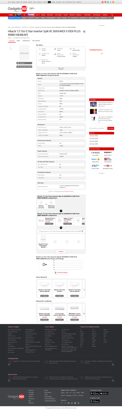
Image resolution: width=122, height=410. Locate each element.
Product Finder (75, 15)
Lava (93, 329)
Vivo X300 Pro (11, 346)
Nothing (94, 336)
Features (58, 15)
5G (109, 18)
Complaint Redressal (50, 401)
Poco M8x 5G (48, 336)
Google (82, 334)
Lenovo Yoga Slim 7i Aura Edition (16, 348)
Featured (93, 100)
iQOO (81, 344)
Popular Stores (95, 149)
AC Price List (25, 27)
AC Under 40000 (94, 144)
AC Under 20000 (94, 135)
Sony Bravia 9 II (65, 340)
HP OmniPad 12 (29, 331)
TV (68, 18)
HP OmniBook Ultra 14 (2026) (32, 342)
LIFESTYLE (39, 2)
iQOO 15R (10, 350)
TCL (104, 338)
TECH (49, 2)
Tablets (91, 18)
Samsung (106, 331)
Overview (11, 40)
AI (24, 15)
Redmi (105, 329)
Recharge (96, 15)
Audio (64, 18)
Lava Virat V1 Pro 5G (50, 334)
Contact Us (32, 398)
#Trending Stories (13, 358)
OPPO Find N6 (11, 336)
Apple (81, 331)
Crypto (59, 18)
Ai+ (81, 329)
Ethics (46, 394)
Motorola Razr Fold (12, 331)
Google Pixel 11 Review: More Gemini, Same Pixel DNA (26, 361)
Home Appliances (16, 27)
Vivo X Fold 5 (11, 352)
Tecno (105, 340)
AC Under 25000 (94, 138)
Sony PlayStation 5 (30, 329)
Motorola (94, 334)
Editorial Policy (48, 396)
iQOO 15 (10, 344)
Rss (78, 402)
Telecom (30, 18)
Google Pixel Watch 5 (67, 336)
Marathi (79, 2)
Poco (93, 344)
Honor (81, 338)
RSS (30, 401)
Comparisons (26, 40)
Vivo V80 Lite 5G (49, 331)
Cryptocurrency (29, 340)
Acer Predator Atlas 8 (67, 342)
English (63, 392)
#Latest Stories (12, 374)
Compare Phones (29, 352)
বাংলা (70, 392)
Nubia (93, 338)
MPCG (74, 2)
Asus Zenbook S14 (12, 342)
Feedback (31, 394)
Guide (66, 15)
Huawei (82, 340)
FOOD (34, 2)
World (13, 2)
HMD (81, 336)
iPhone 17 (28, 344)
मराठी (82, 392)
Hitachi (9, 38)
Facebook (62, 402)
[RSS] (113, 2)
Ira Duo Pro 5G (65, 329)
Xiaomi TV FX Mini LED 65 (68, 338)
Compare (87, 15)
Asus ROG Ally (65, 344)
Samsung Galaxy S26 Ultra (14, 329)
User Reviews (36, 40)
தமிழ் (74, 392)
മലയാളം (68, 395)
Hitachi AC (31, 27)
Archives (31, 396)
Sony (105, 336)
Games (53, 2)
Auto (38, 15)
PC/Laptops (74, 18)
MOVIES (25, 2)
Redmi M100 (48, 340)
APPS (63, 2)
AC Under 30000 (94, 141)
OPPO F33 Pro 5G (29, 338)
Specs (18, 40)
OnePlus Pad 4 (29, 336)
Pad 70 (63, 331)
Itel (81, 346)
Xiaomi (105, 342)
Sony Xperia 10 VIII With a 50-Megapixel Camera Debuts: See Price (98, 362)
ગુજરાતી (63, 395)
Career (46, 390)
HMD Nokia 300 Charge (50, 329)
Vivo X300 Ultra (12, 340)
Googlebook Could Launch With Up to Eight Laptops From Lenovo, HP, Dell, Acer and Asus (98, 378)
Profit (18, 2)
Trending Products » (96, 50)
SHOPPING (58, 2)
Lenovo (94, 331)
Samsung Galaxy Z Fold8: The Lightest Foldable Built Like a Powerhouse (105, 104)
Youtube (68, 402)
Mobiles (24, 18)
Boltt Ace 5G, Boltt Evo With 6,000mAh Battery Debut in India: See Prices (62, 362)
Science (97, 18)
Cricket (30, 2)
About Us (31, 390)
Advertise (31, 403)
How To (37, 18)
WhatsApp (75, 402)
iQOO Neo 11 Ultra (49, 342)
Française (80, 395)
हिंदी (21, 2)
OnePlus (94, 340)
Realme (94, 346)
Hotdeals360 (83, 18)
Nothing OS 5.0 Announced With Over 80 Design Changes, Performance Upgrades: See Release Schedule (63, 378)
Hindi (67, 392)
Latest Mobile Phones (30, 350)
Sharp (105, 334)
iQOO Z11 (47, 338)
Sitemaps (31, 392)
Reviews (50, 15)
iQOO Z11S (48, 344)
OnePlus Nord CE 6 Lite (31, 334)
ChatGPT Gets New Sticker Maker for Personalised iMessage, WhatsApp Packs (25, 378)
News (43, 15)
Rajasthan (69, 2)
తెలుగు (78, 392)
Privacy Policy (47, 392)
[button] (83, 221)
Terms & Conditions (49, 398)
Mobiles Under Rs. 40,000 (14, 338)
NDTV (9, 2)
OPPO (93, 342)
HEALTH (45, 2)
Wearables (104, 18)
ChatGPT (10, 334)
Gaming (43, 18)
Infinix (81, 342)
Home (11, 15)
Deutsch (75, 395)
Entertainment (51, 18)
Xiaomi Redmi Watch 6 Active (69, 334)
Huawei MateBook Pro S (51, 346)
